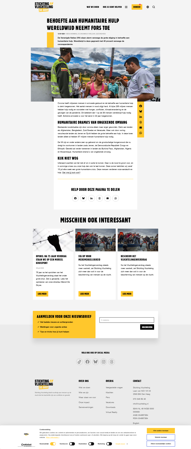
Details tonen (120, 444)
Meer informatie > (52, 437)
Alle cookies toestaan (160, 430)
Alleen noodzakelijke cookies (161, 444)
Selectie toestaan (161, 437)
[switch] (72, 443)
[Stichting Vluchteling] (44, 7)
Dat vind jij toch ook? (71, 172)
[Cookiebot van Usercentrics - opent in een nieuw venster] (26, 445)
